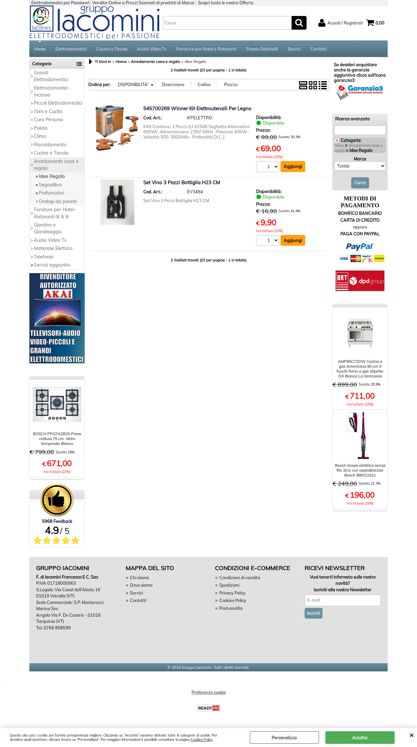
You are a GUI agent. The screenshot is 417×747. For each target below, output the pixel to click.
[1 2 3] (268, 241)
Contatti (318, 48)
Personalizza (284, 737)
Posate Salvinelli (262, 48)
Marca (360, 158)
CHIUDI (412, 734)
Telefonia (43, 257)
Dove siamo (141, 585)
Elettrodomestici (71, 48)
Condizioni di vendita (239, 577)
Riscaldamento (50, 145)
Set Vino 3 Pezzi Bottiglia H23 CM (181, 182)
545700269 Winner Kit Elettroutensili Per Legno (197, 108)
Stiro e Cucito (48, 111)
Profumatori (51, 193)
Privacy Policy (232, 592)
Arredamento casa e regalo (56, 164)
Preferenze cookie (209, 692)
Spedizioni (229, 585)
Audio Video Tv (151, 48)
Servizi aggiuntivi (52, 265)
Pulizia (41, 128)
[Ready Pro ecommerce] (208, 708)
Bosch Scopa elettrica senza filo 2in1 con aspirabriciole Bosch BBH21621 (360, 470)
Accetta (359, 737)
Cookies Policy (202, 740)
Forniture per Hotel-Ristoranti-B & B (55, 213)
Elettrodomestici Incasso (51, 91)
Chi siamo (139, 577)
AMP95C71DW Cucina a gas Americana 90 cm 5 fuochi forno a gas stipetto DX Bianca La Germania (360, 368)
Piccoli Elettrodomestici (58, 103)
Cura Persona (48, 120)
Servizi (294, 48)
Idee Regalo (52, 176)
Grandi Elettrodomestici (51, 76)
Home (40, 48)
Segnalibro (50, 185)
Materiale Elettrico (53, 248)
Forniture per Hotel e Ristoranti (206, 48)
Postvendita (231, 608)
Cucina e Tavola (111, 48)
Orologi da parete (58, 201)
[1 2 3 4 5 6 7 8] (268, 167)
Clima (40, 136)
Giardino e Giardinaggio (48, 228)
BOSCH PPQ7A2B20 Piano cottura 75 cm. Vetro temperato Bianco (57, 438)
